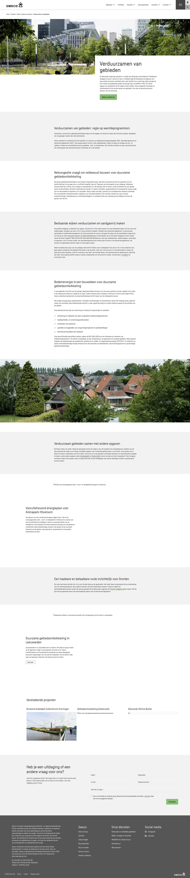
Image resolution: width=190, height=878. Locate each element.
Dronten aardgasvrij (116, 589)
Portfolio (121, 5)
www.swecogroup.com (19, 856)
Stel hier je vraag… (97, 789)
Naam (93, 775)
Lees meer (30, 662)
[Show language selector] (187, 2)
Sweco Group (83, 832)
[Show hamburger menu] (180, 5)
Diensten (109, 5)
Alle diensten (116, 847)
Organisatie (141, 775)
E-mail (93, 782)
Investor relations (84, 855)
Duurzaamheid (143, 5)
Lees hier (147, 796)
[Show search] (187, 7)
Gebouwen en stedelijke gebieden (124, 832)
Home (8, 14)
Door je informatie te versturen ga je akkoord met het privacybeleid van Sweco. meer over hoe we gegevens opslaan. (123, 797)
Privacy (19, 874)
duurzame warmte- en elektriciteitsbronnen (82, 236)
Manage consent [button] (34, 874)
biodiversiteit (96, 456)
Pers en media (83, 847)
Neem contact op (108, 97)
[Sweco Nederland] (14, 4)
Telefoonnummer (143, 782)
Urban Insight (83, 839)
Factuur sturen (83, 851)
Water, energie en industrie (24, 14)
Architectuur (116, 843)
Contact (166, 5)
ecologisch (124, 255)
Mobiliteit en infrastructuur (121, 839)
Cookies (26, 874)
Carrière (154, 5)
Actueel (130, 5)
